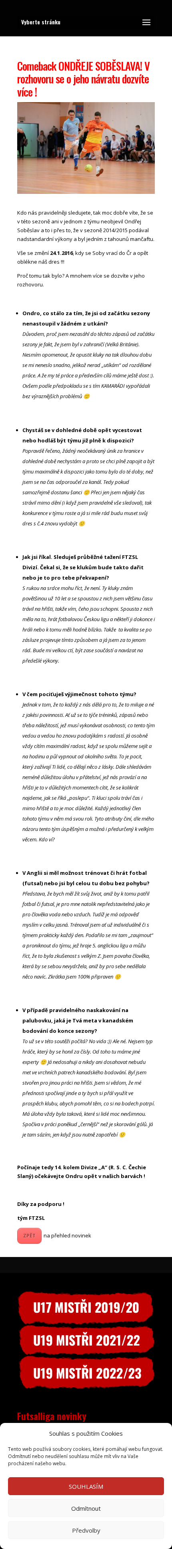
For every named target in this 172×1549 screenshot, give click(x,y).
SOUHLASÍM (86, 1486)
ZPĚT (29, 1235)
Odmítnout (86, 1508)
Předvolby (86, 1530)
